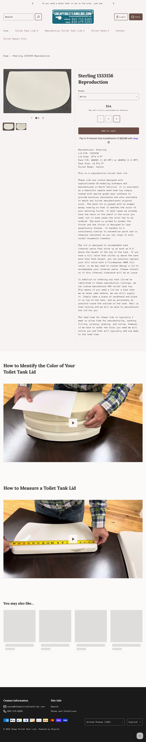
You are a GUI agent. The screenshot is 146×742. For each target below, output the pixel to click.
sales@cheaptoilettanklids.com (26, 706)
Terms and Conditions (64, 711)
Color (81, 91)
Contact (120, 30)
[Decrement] (100, 118)
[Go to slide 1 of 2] (8, 126)
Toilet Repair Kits (15, 38)
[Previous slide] (32, 3)
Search (55, 706)
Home (6, 30)
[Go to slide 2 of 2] (21, 126)
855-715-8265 (15, 711)
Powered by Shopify (49, 729)
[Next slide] (113, 3)
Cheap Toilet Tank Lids (23, 729)
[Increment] (116, 118)
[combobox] (18, 16)
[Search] (38, 16)
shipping (101, 110)
